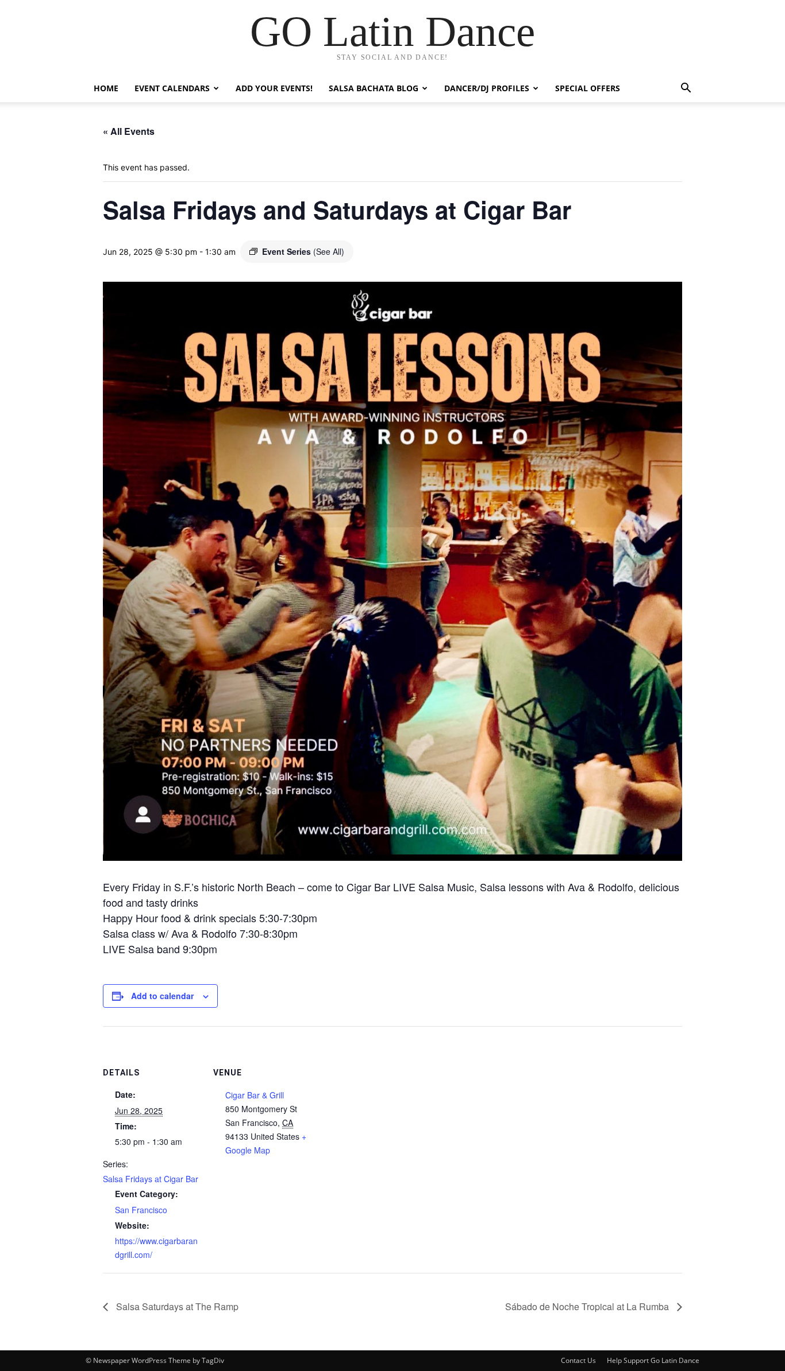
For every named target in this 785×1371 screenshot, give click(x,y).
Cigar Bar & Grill (254, 1095)
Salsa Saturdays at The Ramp (176, 1306)
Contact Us (578, 1360)
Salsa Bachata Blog (373, 88)
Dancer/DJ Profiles (486, 88)
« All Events (129, 131)
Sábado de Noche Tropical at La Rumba (588, 1306)
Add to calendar (162, 995)
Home (106, 88)
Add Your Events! (274, 88)
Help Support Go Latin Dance (653, 1360)
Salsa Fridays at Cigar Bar (150, 1178)
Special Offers (587, 88)
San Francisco (141, 1209)
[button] (685, 89)
